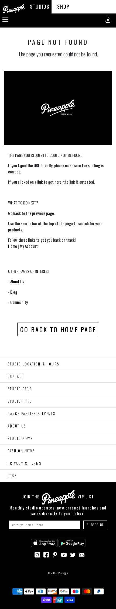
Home (12, 246)
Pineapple (63, 573)
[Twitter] (73, 554)
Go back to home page (58, 329)
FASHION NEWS (21, 450)
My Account (29, 246)
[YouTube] (64, 554)
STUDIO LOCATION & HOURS (33, 364)
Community (19, 302)
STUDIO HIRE (20, 401)
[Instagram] (37, 554)
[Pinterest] (55, 554)
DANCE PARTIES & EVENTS (31, 413)
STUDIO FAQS (20, 388)
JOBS (12, 475)
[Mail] (81, 554)
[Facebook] (46, 554)
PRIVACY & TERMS (25, 463)
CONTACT (16, 376)
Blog (13, 292)
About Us (17, 281)
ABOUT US (17, 426)
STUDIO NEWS (20, 438)
